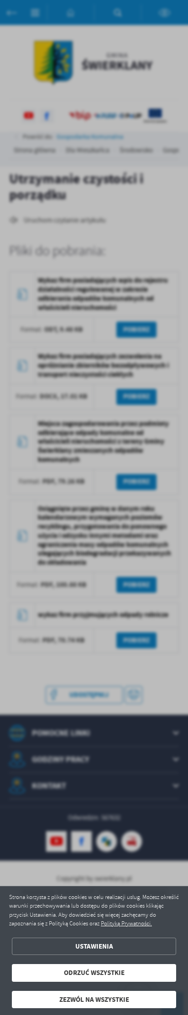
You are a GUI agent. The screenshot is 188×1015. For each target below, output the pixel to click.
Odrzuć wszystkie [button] (94, 972)
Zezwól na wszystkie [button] (94, 999)
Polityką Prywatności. (126, 923)
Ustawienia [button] (94, 946)
